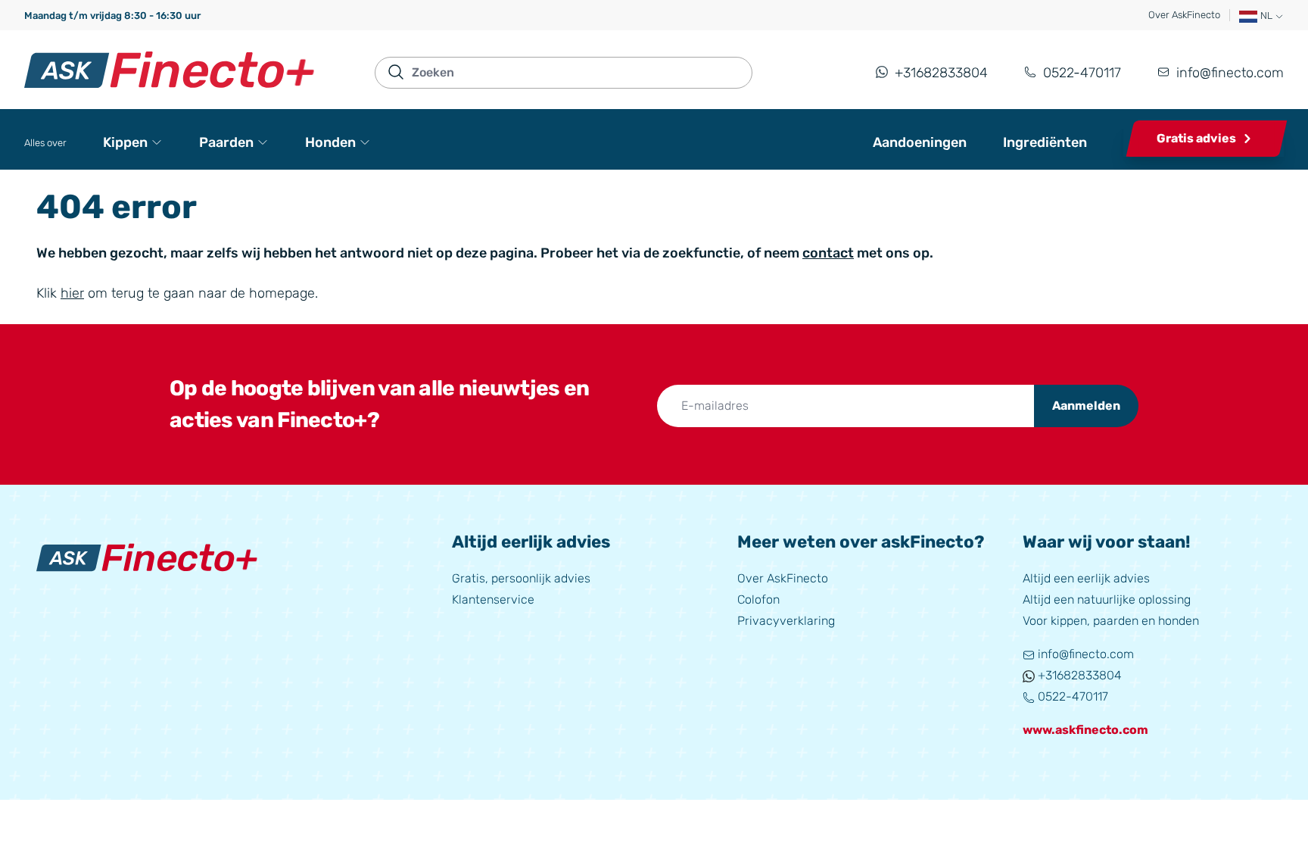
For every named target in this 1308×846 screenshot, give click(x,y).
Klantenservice (493, 599)
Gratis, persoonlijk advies (521, 578)
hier (72, 293)
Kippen (125, 142)
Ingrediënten (1045, 142)
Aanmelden (1086, 405)
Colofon (758, 599)
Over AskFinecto (1184, 14)
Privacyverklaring (786, 620)
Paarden (226, 142)
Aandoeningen (920, 142)
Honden (330, 142)
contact (828, 253)
